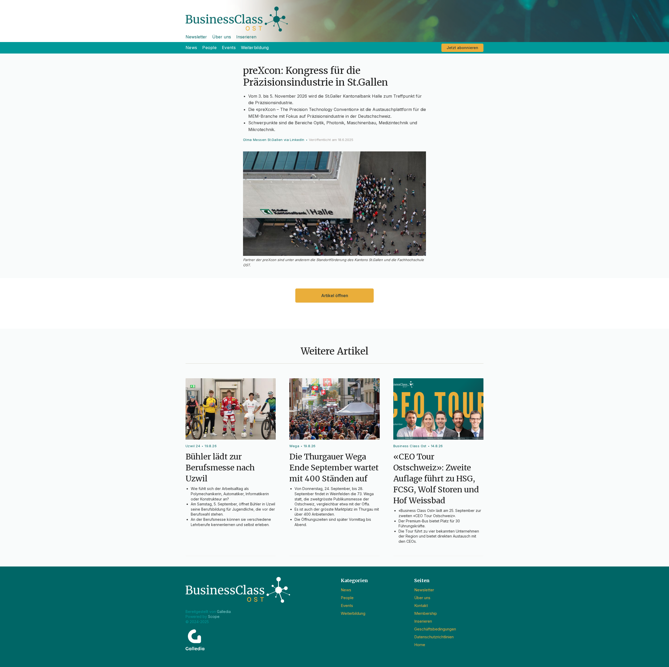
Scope (214, 616)
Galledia (224, 611)
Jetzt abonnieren (462, 47)
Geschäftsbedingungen (435, 629)
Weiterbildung (255, 47)
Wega (294, 446)
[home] (334, 16)
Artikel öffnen (334, 295)
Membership (425, 613)
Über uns (221, 36)
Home (419, 644)
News (191, 47)
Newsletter (196, 36)
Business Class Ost (409, 446)
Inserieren (246, 36)
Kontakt (421, 605)
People (209, 47)
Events (229, 47)
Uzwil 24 (193, 446)
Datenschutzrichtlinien (434, 636)
